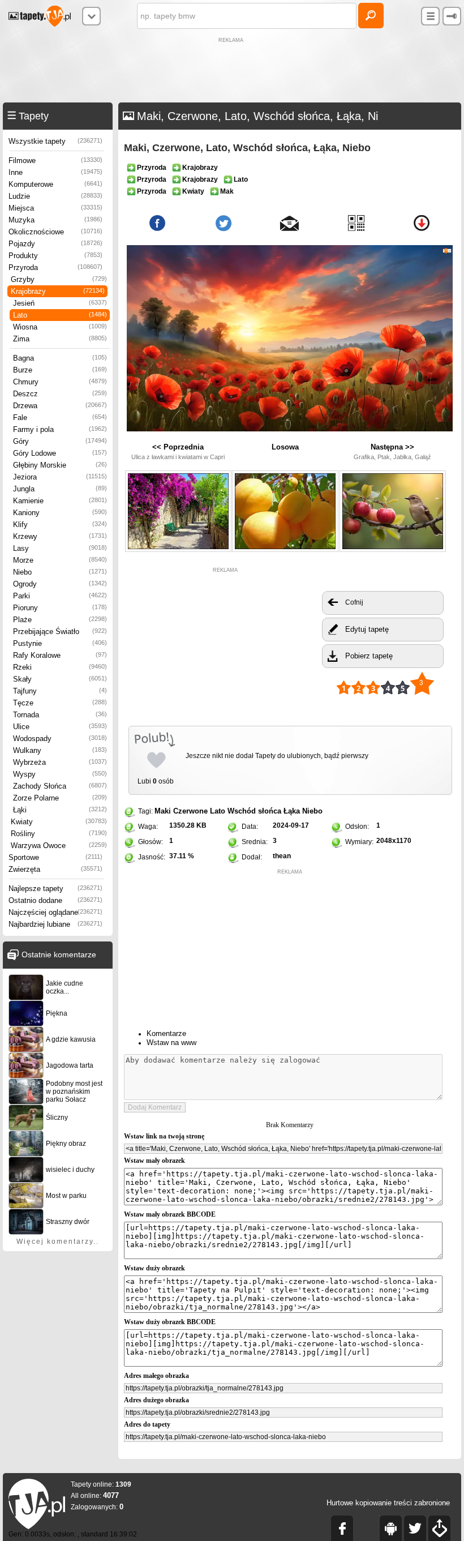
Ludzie (55, 196)
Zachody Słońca (60, 786)
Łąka (291, 811)
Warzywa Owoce (59, 845)
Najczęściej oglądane (55, 912)
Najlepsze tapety (55, 888)
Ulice (60, 726)
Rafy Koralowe (60, 655)
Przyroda (55, 267)
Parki (60, 596)
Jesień (60, 303)
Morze (60, 560)
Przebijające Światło (60, 631)
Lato (60, 315)
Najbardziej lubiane (55, 924)
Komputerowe (55, 184)
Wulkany (60, 750)
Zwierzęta (55, 869)
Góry (60, 441)
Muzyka (55, 220)
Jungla (60, 489)
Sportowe (55, 857)
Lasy (60, 548)
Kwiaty (59, 821)
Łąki (60, 810)
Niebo (60, 572)
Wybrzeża (60, 762)
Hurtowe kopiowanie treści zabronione (388, 1503)
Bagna (60, 358)
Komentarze (166, 1033)
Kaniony (60, 512)
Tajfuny (60, 691)
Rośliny (59, 833)
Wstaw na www (171, 1042)
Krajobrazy (58, 291)
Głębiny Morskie (60, 465)
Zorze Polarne (60, 798)
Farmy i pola (60, 429)
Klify (60, 524)
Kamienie (60, 500)
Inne (55, 172)
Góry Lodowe (60, 453)
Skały (60, 679)
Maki (162, 811)
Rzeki (60, 667)
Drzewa (60, 405)
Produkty (55, 255)
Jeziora (60, 477)
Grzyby (59, 279)
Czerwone (190, 811)
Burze (60, 370)
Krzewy (60, 536)
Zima (60, 339)
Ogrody (60, 584)
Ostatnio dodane (55, 900)
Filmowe (55, 160)
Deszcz (60, 393)
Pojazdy (55, 243)
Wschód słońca (254, 811)
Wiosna (60, 327)
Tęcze (60, 703)
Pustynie (60, 643)
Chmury (60, 382)
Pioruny (60, 607)
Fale (60, 417)
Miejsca (55, 208)
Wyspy (60, 774)
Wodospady (60, 738)
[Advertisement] (232, 71)
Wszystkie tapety (55, 141)
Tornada (60, 714)
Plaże (60, 619)
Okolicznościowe (55, 232)
